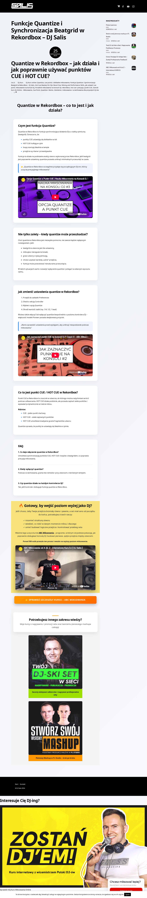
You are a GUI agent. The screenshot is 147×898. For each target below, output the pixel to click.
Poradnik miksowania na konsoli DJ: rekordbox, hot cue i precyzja (59, 88)
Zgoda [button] (127, 894)
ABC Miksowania (46, 533)
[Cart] (119, 6)
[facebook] (123, 6)
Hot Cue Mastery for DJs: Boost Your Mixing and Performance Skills (59, 85)
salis (13, 83)
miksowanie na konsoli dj (25, 88)
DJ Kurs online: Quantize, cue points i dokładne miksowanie (48, 83)
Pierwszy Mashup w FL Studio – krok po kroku (55, 758)
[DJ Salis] (22, 7)
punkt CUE (88, 88)
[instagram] (133, 6)
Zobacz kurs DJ (126, 891)
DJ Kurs (20, 83)
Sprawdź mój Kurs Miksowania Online (15, 890)
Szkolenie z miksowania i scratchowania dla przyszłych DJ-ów (76, 90)
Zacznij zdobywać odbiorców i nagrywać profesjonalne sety (55, 693)
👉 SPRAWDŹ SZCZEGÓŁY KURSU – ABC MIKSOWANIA (55, 599)
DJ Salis (18, 788)
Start (16, 784)
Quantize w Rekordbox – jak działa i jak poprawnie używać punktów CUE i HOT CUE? (55, 70)
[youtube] (128, 6)
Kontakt (22, 784)
